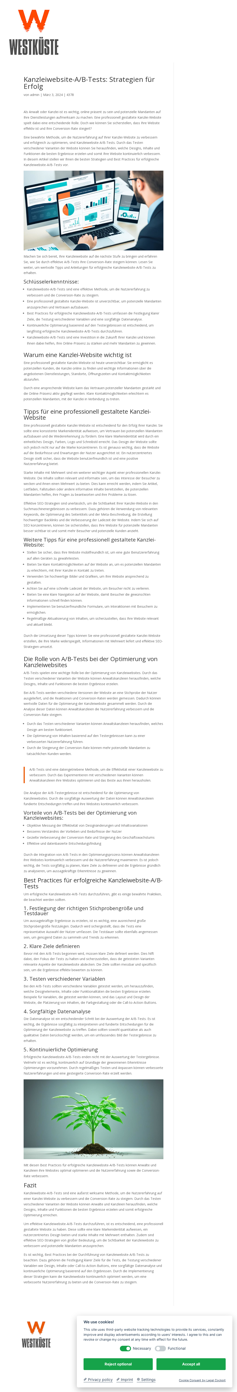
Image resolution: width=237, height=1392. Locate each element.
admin (34, 94)
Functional (177, 1348)
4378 (70, 94)
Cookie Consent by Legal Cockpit (202, 1380)
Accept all (191, 1364)
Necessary (142, 1348)
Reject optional (118, 1364)
